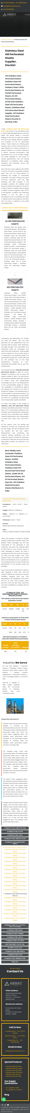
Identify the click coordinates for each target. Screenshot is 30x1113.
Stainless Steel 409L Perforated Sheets (16, 887)
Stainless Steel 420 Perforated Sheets (16, 903)
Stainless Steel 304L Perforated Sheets (16, 854)
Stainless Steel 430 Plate (14, 1070)
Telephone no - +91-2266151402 (15, 1041)
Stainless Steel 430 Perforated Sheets (16, 907)
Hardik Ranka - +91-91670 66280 (15, 1032)
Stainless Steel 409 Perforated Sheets (16, 883)
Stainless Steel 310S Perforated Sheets (16, 862)
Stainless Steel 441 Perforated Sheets (16, 911)
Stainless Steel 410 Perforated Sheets (16, 895)
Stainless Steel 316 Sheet (14, 1076)
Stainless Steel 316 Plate (13, 1074)
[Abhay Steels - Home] (15, 983)
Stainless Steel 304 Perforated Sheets (16, 850)
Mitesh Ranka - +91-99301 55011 (15, 1037)
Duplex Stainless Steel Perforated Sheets (16, 915)
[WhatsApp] (5, 1105)
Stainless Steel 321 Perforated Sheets (15, 875)
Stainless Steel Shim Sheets (15, 951)
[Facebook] (2, 1105)
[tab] (15, 828)
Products (9, 39)
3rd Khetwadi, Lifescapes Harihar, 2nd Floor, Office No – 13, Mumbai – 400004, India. (14, 996)
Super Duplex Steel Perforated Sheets (16, 919)
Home (3, 39)
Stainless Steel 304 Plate (14, 1066)
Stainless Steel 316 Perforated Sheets (15, 867)
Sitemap (9, 1111)
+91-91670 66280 (8, 3)
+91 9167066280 (8, 9)
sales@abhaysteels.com (12, 6)
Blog (6, 1094)
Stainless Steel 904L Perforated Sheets (16, 879)
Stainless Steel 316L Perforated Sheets (16, 871)
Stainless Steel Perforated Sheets (16, 847)
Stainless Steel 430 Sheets (14, 1072)
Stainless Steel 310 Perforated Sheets (15, 858)
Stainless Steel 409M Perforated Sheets (15, 891)
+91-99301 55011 (21, 3)
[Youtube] (8, 1105)
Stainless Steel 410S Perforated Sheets (16, 899)
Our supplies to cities (12, 1088)
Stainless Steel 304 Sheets (14, 1068)
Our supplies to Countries (14, 1090)
